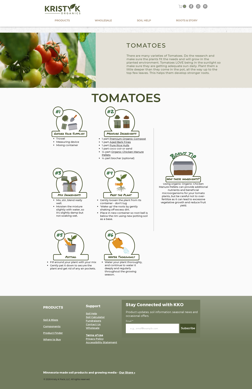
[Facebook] (191, 6)
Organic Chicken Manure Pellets (123, 153)
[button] (183, 6)
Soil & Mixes (50, 319)
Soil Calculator (95, 317)
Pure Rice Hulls (119, 145)
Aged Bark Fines (120, 142)
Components (52, 326)
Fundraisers (93, 320)
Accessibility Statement (101, 342)
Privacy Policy (95, 338)
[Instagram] (198, 6)
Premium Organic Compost (128, 138)
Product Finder (53, 332)
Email (129, 321)
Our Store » (127, 372)
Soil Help (91, 313)
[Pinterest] (205, 6)
